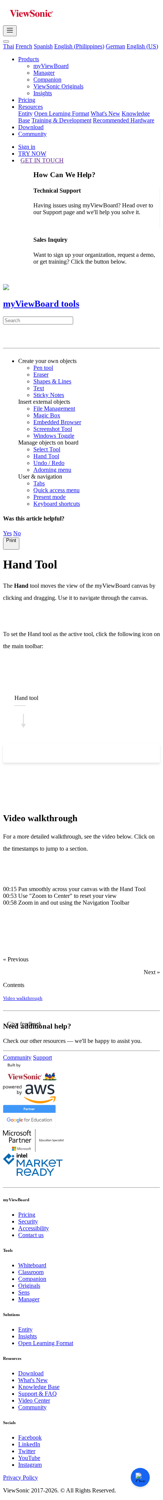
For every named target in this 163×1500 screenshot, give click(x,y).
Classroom (31, 1272)
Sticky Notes (48, 395)
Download (31, 127)
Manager (44, 73)
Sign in (26, 147)
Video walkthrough (22, 998)
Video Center (34, 1400)
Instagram (30, 1464)
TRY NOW (32, 153)
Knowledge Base (39, 1387)
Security (28, 1221)
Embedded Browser (57, 422)
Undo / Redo (48, 463)
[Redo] (154, 753)
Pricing (26, 100)
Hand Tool (46, 456)
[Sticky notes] (76, 753)
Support (42, 1057)
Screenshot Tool (52, 429)
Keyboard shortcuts (56, 504)
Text (38, 388)
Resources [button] (30, 107)
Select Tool (46, 449)
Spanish (43, 46)
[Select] (8, 753)
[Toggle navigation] (10, 30)
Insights (42, 93)
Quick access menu (56, 490)
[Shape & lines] (53, 753)
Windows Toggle (53, 436)
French (24, 46)
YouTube (29, 1458)
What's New (105, 113)
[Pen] (31, 753)
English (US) (142, 46)
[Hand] (20, 753)
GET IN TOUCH (42, 160)
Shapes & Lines (52, 381)
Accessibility (33, 1228)
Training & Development (61, 120)
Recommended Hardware (123, 120)
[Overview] (11, 338)
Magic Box (46, 415)
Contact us (31, 1235)
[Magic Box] (46, 338)
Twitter (26, 1451)
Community (32, 134)
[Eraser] (42, 753)
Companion (47, 79)
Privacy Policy (20, 1477)
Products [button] (28, 59)
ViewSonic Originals (58, 86)
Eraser (41, 374)
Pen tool (43, 368)
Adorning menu (52, 470)
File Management (54, 408)
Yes (7, 533)
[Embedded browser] (109, 753)
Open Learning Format (61, 113)
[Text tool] (65, 753)
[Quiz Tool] (63, 338)
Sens (24, 1292)
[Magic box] (98, 753)
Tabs (39, 483)
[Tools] (29, 338)
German (115, 46)
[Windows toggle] (132, 753)
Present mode (49, 497)
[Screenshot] (121, 753)
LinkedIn (29, 1444)
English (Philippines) (79, 46)
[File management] (87, 753)
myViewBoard (51, 66)
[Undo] (143, 753)
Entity (25, 113)
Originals (29, 1285)
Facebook (30, 1437)
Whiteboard (32, 1265)
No (17, 533)
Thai (8, 46)
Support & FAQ (37, 1393)
